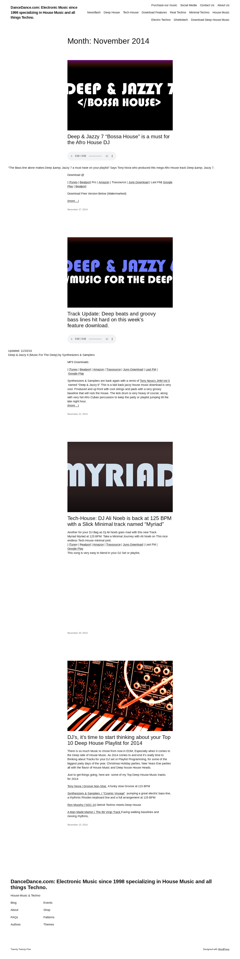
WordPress (223, 949)
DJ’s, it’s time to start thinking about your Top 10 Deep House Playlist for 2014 (119, 740)
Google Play (76, 373)
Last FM (151, 369)
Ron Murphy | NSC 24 (81, 805)
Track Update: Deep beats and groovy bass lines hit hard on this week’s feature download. (111, 319)
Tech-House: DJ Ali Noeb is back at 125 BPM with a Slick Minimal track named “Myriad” (119, 521)
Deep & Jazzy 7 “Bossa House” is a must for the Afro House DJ (118, 139)
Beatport (85, 182)
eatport (86, 544)
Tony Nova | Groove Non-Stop (87, 786)
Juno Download (138, 182)
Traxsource (113, 369)
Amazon (104, 182)
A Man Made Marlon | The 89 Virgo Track (94, 812)
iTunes (73, 182)
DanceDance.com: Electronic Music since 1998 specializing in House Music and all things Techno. (44, 12)
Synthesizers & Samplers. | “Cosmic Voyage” (96, 793)
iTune (72, 544)
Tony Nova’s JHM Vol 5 (155, 380)
